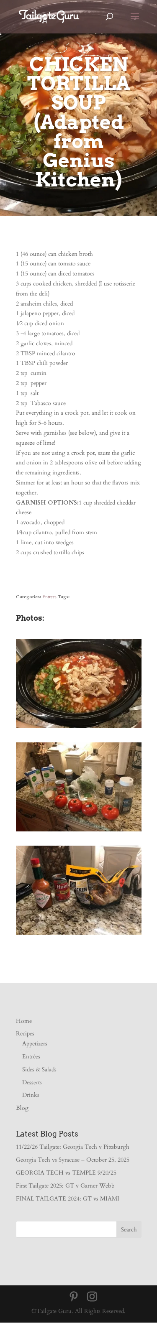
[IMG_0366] (79, 831)
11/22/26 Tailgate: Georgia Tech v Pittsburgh (72, 1147)
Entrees (49, 597)
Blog (22, 1108)
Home (24, 1021)
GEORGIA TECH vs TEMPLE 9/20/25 (66, 1173)
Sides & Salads (39, 1069)
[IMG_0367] (79, 934)
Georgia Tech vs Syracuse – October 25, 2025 (72, 1160)
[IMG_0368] (79, 728)
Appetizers (34, 1044)
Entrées (31, 1056)
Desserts (32, 1082)
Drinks (30, 1095)
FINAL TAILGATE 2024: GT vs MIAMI (67, 1199)
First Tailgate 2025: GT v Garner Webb (65, 1186)
